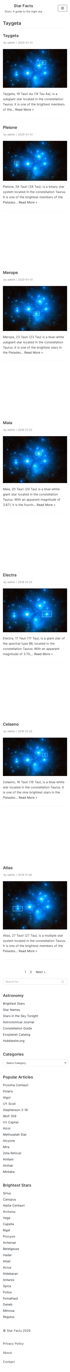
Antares (8, 1280)
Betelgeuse (11, 1249)
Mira (6, 1147)
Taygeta (11, 35)
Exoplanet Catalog (16, 1034)
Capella (8, 1224)
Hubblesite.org (13, 1041)
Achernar (9, 1243)
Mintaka (9, 1172)
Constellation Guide (17, 1028)
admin (11, 42)
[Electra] (35, 631)
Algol (6, 1097)
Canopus (9, 1199)
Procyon (9, 1236)
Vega (6, 1218)
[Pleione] (35, 180)
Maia (7, 422)
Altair (7, 1261)
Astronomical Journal (18, 1022)
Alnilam (8, 1159)
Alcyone (9, 1141)
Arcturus (9, 1212)
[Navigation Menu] (62, 8)
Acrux (7, 1267)
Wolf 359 (9, 1116)
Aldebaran (10, 1274)
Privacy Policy (13, 1343)
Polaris (8, 1091)
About (7, 1353)
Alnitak (8, 1165)
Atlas (8, 867)
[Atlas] (35, 928)
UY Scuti (9, 1104)
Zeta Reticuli (12, 1153)
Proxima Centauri (15, 1085)
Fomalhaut (10, 1298)
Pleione (10, 127)
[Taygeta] (35, 87)
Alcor (7, 1128)
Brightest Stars (14, 1003)
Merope (10, 272)
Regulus (8, 1317)
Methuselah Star (15, 1134)
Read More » (24, 109)
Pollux (7, 1292)
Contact (9, 1362)
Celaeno (11, 724)
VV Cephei (10, 1122)
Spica (7, 1286)
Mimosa (8, 1311)
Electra (10, 575)
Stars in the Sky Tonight (20, 1016)
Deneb (7, 1304)
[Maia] (35, 482)
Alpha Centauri (14, 1205)
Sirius (7, 1193)
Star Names (11, 1010)
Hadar (7, 1255)
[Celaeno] (35, 775)
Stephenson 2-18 (15, 1110)
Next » (41, 972)
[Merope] (35, 330)
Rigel (6, 1230)
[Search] (62, 981)
